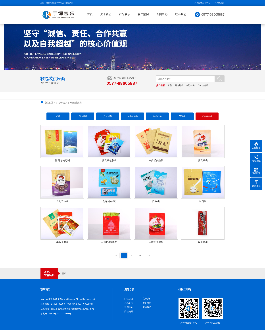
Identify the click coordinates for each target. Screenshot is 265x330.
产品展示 (124, 14)
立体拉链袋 (202, 85)
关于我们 (105, 14)
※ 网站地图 (199, 3)
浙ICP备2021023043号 (60, 313)
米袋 (170, 85)
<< (116, 255)
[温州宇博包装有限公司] (58, 14)
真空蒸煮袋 (76, 102)
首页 (90, 14)
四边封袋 (179, 85)
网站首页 (128, 298)
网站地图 (128, 311)
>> (139, 255)
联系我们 (221, 3)
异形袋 (182, 116)
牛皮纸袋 (157, 116)
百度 (64, 273)
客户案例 (143, 14)
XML (208, 3)
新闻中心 (161, 14)
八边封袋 (190, 85)
